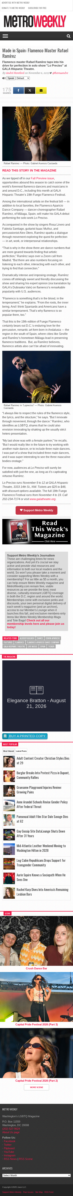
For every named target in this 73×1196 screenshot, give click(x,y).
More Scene (36, 1087)
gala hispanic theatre (14, 646)
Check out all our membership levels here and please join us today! (35, 624)
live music (32, 646)
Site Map (39, 1192)
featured (8, 642)
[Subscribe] (41, 90)
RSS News (10, 1158)
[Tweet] (29, 90)
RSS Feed (48, 1192)
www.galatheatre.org (42, 499)
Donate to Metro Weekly (13, 7)
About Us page (10, 1132)
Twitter (8, 1144)
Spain (42, 646)
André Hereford (15, 73)
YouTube (9, 1151)
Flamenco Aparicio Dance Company (43, 642)
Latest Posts (21, 751)
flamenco (19, 642)
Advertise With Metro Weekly (15, 2)
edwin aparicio (53, 638)
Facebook (9, 1141)
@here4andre (60, 73)
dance (40, 638)
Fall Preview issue (42, 178)
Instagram (10, 1155)
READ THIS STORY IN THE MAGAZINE (29, 170)
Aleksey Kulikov (27, 638)
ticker (51, 646)
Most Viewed (8, 751)
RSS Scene (26, 1158)
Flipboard (9, 1148)
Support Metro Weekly (38, 510)
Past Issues (28, 1192)
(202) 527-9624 (11, 1128)
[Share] (18, 90)
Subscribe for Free (37, 7)
